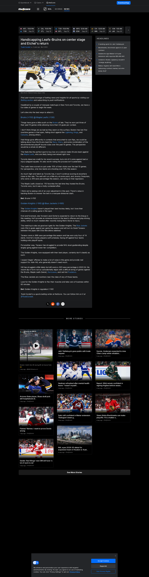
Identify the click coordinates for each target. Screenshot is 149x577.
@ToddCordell (27, 296)
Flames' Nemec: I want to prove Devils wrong (35, 430)
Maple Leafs (29, 154)
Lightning (69, 132)
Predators (72, 272)
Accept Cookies (103, 561)
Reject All (103, 566)
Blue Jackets (81, 226)
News (67, 9)
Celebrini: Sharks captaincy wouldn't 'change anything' (111, 61)
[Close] (115, 555)
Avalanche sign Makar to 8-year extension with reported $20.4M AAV (111, 55)
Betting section (27, 100)
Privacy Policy (75, 572)
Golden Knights (31, 208)
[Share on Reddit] (53, 304)
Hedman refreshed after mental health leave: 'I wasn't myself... (73, 384)
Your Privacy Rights (103, 571)
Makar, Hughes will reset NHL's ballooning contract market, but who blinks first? (111, 68)
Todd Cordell (26, 47)
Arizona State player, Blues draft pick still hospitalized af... (35, 397)
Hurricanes (52, 272)
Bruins (55, 122)
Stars (54, 142)
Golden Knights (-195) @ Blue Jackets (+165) (42, 203)
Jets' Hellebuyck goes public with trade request (74, 352)
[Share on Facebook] (58, 304)
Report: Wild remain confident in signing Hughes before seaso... (110, 384)
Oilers (60, 142)
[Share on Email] (63, 304)
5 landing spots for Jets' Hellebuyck (111, 44)
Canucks (24, 135)
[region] (74, 565)
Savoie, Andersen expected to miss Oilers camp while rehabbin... (111, 352)
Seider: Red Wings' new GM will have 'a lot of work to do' (36, 462)
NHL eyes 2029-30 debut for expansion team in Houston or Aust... (73, 448)
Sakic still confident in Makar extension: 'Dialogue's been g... (74, 416)
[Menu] (38, 9)
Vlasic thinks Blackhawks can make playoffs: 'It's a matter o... (111, 416)
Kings (76, 132)
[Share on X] (48, 304)
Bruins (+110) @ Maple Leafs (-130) (38, 117)
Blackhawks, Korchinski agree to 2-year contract (112, 49)
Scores (59, 9)
